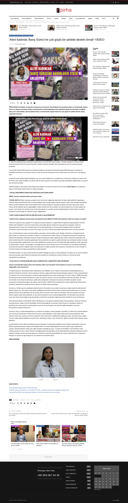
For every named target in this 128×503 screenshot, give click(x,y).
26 (117, 484)
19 (117, 481)
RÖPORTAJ (35, 2)
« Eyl (95, 489)
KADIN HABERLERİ (15, 425)
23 (106, 484)
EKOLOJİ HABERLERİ (71, 488)
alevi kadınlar (18, 35)
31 (110, 487)
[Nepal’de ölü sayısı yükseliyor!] (115, 138)
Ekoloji (64, 18)
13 (96, 481)
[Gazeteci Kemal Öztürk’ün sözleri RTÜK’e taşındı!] (115, 84)
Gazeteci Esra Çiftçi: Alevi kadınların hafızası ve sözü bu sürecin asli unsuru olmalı (34, 392)
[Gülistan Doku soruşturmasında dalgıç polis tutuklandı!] (115, 108)
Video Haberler (39, 18)
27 (96, 487)
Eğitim (90, 18)
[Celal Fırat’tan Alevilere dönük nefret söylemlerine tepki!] (115, 61)
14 (99, 481)
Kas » (99, 489)
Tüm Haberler (14, 18)
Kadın (71, 18)
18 (113, 481)
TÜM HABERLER (70, 466)
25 (113, 484)
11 (113, 478)
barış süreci (26, 35)
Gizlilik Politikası (69, 2)
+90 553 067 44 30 (48, 475)
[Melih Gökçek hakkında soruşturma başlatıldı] (115, 124)
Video (12, 35)
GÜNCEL (68, 477)
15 (103, 481)
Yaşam (56, 18)
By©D (117, 500)
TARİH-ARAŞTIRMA (44, 2)
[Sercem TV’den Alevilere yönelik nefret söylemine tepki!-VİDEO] (89, 27)
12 (117, 478)
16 (106, 481)
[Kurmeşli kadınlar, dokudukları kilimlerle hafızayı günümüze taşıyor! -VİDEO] (74, 433)
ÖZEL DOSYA (28, 2)
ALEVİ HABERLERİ (40, 425)
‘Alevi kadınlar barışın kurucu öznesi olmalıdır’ (23, 388)
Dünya (49, 18)
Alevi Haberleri (26, 18)
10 (110, 478)
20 (96, 484)
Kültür (97, 18)
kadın (31, 35)
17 (110, 481)
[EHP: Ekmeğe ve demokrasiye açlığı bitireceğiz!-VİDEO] (115, 68)
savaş (32, 399)
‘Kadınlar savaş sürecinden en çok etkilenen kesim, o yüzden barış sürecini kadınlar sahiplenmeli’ (39, 390)
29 (103, 487)
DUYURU (52, 2)
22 (103, 484)
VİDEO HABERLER (71, 470)
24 (110, 484)
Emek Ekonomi (80, 18)
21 (99, 484)
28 (99, 487)
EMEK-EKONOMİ (70, 480)
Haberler (62, 2)
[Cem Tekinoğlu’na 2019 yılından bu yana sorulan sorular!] (14, 27)
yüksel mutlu (38, 399)
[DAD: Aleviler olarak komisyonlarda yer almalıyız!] (48, 433)
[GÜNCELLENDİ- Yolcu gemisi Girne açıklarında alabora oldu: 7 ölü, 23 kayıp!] (115, 131)
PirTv (57, 2)
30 (106, 487)
